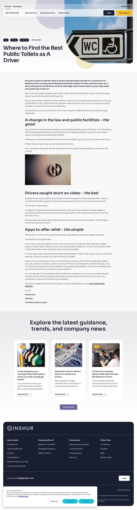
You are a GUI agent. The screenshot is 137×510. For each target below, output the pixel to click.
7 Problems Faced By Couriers (36, 302)
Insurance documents (79, 444)
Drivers (8, 6)
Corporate (17, 6)
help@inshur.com (25, 478)
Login (109, 13)
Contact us (125, 6)
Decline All (86, 501)
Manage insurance (47, 13)
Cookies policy (76, 449)
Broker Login (106, 457)
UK (6, 40)
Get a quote (124, 13)
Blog (102, 453)
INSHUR (24, 40)
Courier (10, 453)
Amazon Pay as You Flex (17, 462)
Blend (128, 490)
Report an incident (46, 444)
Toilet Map (29, 298)
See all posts (68, 407)
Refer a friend (44, 453)
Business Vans (30, 294)
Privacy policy (75, 453)
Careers (103, 449)
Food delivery (13, 457)
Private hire (12, 444)
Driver (14, 40)
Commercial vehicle (16, 466)
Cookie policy (23, 496)
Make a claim (63, 13)
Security (73, 457)
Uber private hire (14, 449)
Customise (54, 501)
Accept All (70, 501)
